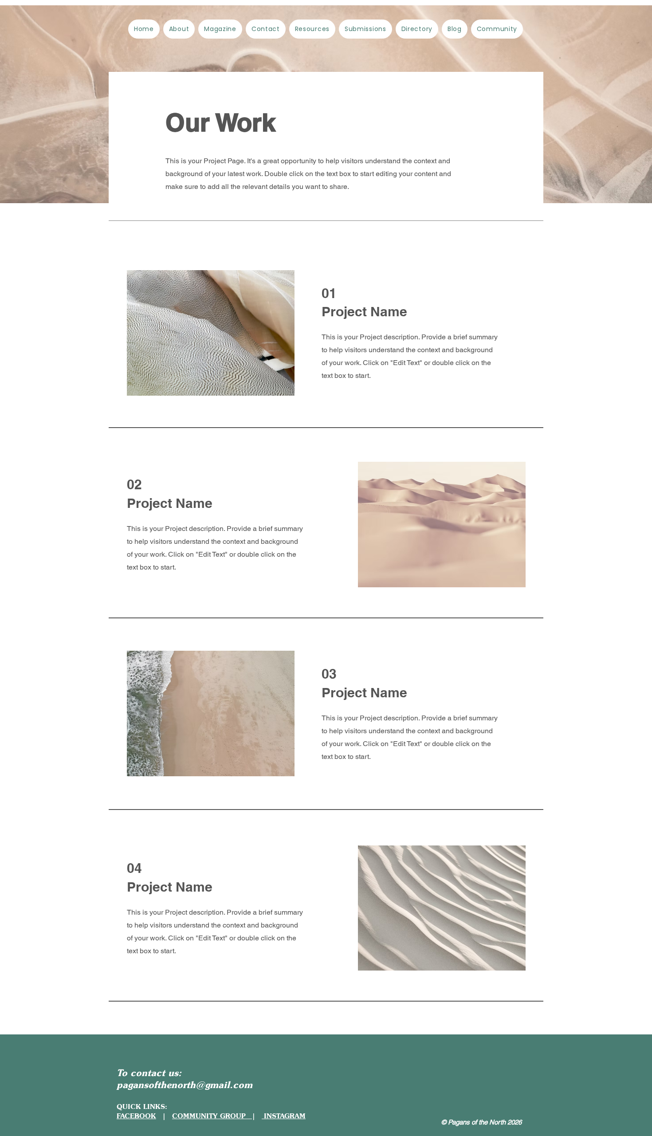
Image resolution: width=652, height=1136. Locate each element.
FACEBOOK (136, 1116)
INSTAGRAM (284, 1116)
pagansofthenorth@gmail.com (184, 1084)
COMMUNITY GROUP (212, 1116)
